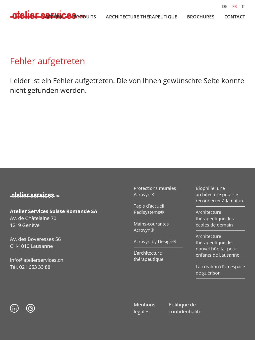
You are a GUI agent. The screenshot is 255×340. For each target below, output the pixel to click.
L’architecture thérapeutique (148, 256)
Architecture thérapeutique (141, 17)
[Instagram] (30, 308)
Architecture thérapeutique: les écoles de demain (215, 218)
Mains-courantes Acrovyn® (151, 227)
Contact (234, 17)
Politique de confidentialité (185, 308)
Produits (84, 17)
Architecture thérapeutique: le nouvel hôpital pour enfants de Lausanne (217, 245)
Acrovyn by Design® (155, 241)
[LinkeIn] (14, 308)
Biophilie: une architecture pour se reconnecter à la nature (220, 194)
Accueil (54, 17)
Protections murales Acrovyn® (155, 191)
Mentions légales (144, 308)
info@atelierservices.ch (36, 260)
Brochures (200, 17)
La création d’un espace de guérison (220, 270)
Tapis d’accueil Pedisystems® (149, 209)
